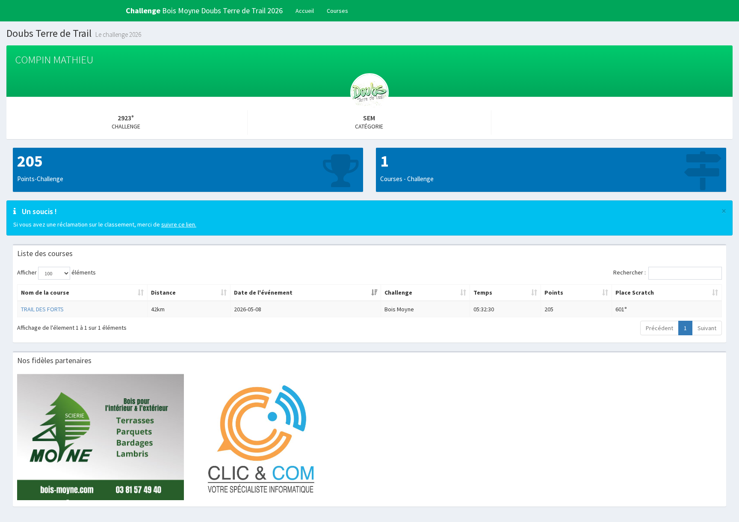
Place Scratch (634, 292)
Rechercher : (629, 272)
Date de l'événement (263, 292)
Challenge (398, 292)
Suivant (707, 328)
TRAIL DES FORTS (42, 309)
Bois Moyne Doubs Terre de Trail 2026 (204, 10)
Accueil (305, 11)
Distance (163, 292)
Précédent (659, 328)
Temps (482, 292)
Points (553, 292)
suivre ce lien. (178, 224)
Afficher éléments (56, 272)
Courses (337, 11)
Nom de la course (45, 292)
